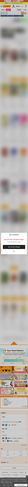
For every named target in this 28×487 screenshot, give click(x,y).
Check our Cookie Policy (7, 485)
